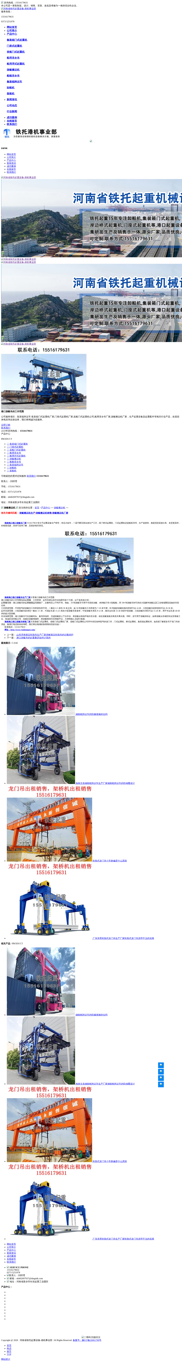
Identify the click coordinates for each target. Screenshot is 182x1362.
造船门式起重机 (16, 51)
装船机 (11, 93)
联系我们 (12, 124)
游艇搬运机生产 (27, 513)
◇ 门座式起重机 (15, 447)
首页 (37, 507)
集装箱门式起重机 (17, 39)
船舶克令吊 (13, 75)
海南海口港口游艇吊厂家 (15, 523)
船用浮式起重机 (16, 63)
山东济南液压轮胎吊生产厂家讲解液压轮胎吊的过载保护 (44, 635)
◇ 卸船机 (11, 468)
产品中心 (12, 34)
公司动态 (12, 105)
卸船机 (11, 87)
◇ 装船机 (11, 471)
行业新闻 (12, 111)
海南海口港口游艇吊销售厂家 (17, 622)
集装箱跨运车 (14, 81)
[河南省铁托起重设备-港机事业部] (18, 8)
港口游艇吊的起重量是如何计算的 (33, 637)
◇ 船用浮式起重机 (16, 456)
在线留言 (12, 120)
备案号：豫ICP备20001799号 (87, 1340)
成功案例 (12, 117)
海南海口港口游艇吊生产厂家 (17, 597)
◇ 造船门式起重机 (16, 450)
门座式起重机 (14, 45)
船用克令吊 (13, 57)
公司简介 (12, 30)
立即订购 (5, 425)
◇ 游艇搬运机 (14, 459)
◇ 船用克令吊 (14, 453)
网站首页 (12, 27)
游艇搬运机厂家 (60, 513)
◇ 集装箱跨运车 (15, 465)
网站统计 (5, 1359)
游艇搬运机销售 (44, 513)
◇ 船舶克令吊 (14, 462)
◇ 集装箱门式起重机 (17, 444)
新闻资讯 (12, 99)
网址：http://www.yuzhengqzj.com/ (20, 630)
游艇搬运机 (13, 69)
